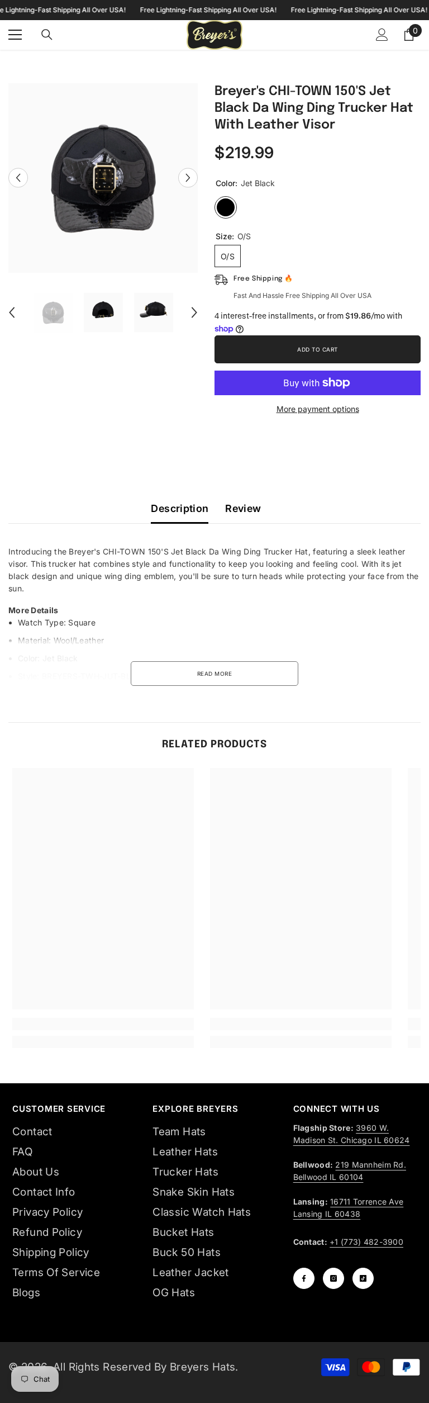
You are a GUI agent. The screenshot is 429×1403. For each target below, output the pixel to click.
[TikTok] (363, 1278)
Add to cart (317, 349)
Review (243, 508)
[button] (18, 178)
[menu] (15, 34)
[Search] (47, 34)
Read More (214, 673)
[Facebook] (303, 1278)
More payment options (318, 409)
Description (179, 508)
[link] (103, 1024)
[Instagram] (333, 1278)
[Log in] (382, 35)
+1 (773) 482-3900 (366, 1241)
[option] (103, 178)
